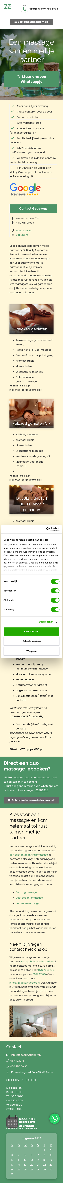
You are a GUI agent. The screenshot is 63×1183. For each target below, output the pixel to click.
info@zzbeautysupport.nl (24, 982)
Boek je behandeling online (37, 961)
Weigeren (31, 651)
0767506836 (23, 230)
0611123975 (22, 235)
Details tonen (46, 621)
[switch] (55, 590)
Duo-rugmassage (26, 892)
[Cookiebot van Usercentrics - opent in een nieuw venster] (46, 529)
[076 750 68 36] (8, 1066)
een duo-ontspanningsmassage (28, 855)
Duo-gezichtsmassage (29, 898)
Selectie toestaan (31, 641)
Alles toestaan (31, 631)
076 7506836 (46, 970)
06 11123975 (39, 974)
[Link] (7, 7)
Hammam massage (27, 903)
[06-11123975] (8, 1061)
